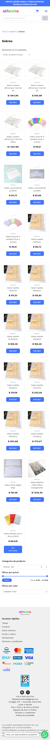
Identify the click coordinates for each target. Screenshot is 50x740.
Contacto (6, 627)
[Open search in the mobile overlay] (25, 18)
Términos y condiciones (12, 641)
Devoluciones (7, 638)
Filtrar (7, 580)
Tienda (5, 623)
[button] (46, 11)
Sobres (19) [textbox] (23, 567)
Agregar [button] (13, 102)
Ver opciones (12, 549)
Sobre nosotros (9, 630)
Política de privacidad (25, 715)
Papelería (12, 32)
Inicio (4, 32)
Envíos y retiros (9, 634)
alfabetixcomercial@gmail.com (25, 699)
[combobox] (25, 567)
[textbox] (24, 591)
